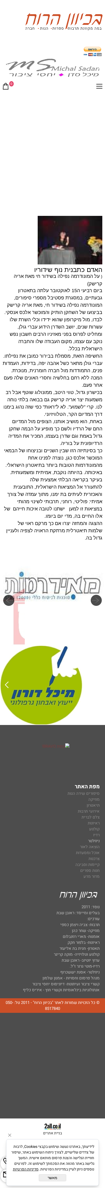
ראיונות (94, 823)
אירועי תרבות (89, 811)
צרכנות (94, 859)
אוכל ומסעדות (88, 853)
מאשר (52, 1178)
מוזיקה (94, 799)
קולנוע (94, 829)
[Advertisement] (52, 149)
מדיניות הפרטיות (25, 1169)
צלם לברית (91, 817)
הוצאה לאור (90, 847)
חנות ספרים (90, 870)
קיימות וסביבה (87, 865)
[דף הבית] (64, 22)
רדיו (96, 835)
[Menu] (99, 87)
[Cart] (6, 87)
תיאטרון (93, 805)
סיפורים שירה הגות (84, 793)
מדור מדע (91, 876)
